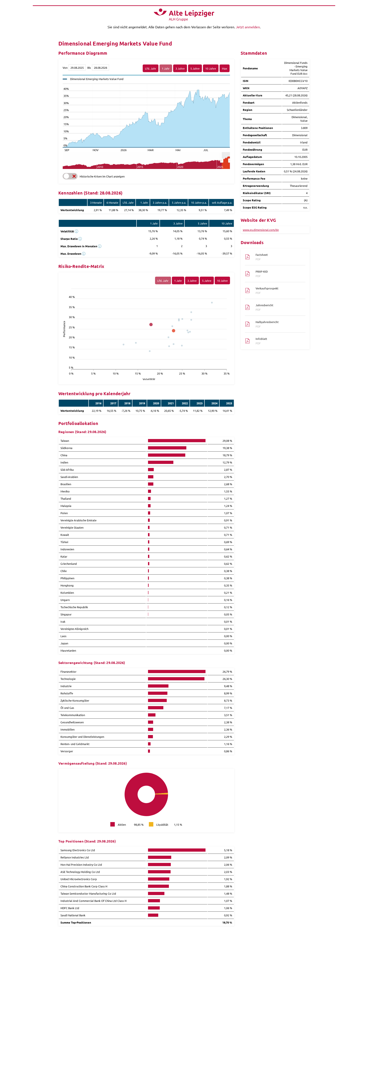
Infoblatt (261, 341)
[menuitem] (226, 160)
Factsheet (262, 257)
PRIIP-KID (262, 274)
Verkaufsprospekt (267, 290)
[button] (70, 176)
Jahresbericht (264, 307)
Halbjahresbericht (267, 324)
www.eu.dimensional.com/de (261, 230)
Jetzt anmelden (248, 27)
